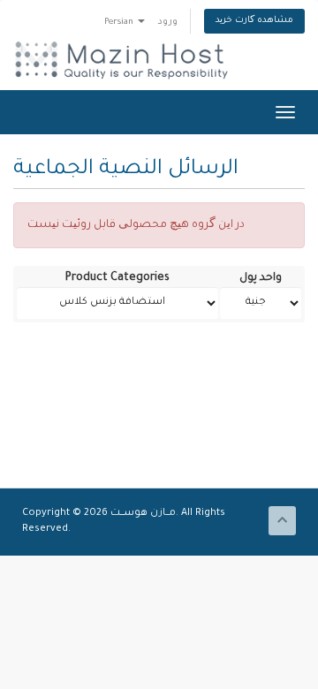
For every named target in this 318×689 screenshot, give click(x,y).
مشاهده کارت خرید (254, 21)
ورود (168, 22)
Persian (120, 22)
